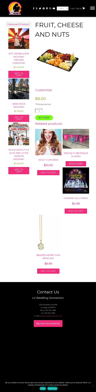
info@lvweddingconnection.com (51, 316)
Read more (76, 163)
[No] (93, 386)
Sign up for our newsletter (48, 323)
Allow (43, 388)
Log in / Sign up (76, 8)
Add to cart (48, 172)
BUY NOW (44, 117)
